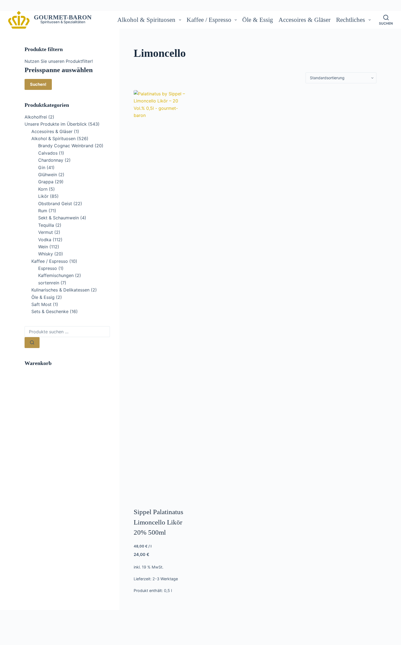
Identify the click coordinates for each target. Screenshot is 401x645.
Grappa (45, 181)
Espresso (47, 268)
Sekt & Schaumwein (58, 217)
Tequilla (46, 225)
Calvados (48, 153)
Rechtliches (350, 19)
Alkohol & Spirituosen (146, 19)
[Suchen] (32, 342)
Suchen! (38, 84)
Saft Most (41, 304)
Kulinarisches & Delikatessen (60, 290)
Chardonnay (50, 160)
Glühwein (47, 174)
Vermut (45, 232)
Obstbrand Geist (55, 203)
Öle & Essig (257, 19)
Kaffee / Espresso (209, 19)
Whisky (45, 254)
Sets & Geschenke (49, 311)
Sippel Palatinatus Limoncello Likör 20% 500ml (158, 522)
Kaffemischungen (56, 275)
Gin (41, 167)
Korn (42, 189)
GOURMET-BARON (63, 17)
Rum (42, 210)
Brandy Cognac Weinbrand (65, 145)
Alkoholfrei (36, 117)
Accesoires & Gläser (305, 19)
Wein (43, 246)
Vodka (44, 239)
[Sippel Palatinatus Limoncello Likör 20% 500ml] (161, 295)
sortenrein (48, 282)
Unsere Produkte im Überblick (56, 124)
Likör (43, 196)
